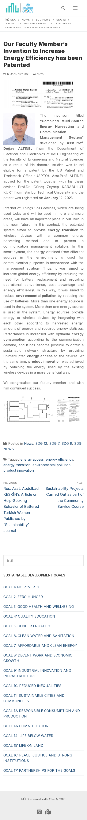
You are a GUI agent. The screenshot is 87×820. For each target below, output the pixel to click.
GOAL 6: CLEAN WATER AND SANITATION (38, 636)
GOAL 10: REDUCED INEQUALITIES (32, 686)
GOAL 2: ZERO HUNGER (23, 597)
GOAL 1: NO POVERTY (21, 587)
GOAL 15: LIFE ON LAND (23, 745)
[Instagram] (39, 812)
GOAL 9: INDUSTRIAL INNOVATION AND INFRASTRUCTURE (37, 673)
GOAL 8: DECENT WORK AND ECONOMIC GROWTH (37, 658)
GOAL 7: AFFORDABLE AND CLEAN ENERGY (40, 645)
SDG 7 (54, 443)
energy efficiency (59, 459)
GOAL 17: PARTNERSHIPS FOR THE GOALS (39, 770)
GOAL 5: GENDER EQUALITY (26, 626)
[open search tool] (63, 8)
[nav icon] (75, 8)
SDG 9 (66, 443)
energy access (32, 459)
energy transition (16, 465)
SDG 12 (41, 443)
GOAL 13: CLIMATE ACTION (26, 726)
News (40, 73)
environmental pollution (52, 465)
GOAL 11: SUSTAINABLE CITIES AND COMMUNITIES (33, 698)
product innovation (18, 470)
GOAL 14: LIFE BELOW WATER (28, 736)
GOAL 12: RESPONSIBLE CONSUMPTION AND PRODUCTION (41, 713)
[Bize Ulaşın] (48, 812)
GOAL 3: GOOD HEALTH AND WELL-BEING (38, 606)
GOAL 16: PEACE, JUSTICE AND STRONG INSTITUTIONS (37, 758)
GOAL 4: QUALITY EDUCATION (29, 616)
